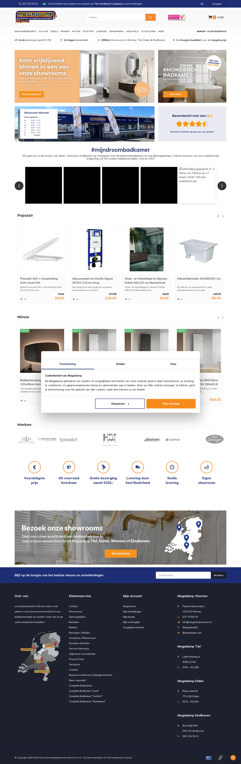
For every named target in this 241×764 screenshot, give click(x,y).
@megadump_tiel (191, 632)
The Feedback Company (119, 757)
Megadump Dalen (190, 681)
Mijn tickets (129, 616)
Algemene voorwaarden (82, 653)
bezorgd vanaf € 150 (34, 40)
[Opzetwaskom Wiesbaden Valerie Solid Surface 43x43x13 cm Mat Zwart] (199, 351)
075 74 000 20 (190, 616)
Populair (25, 215)
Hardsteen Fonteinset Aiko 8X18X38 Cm (194, 280)
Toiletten (88, 31)
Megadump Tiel (189, 646)
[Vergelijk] (202, 3)
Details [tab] (120, 363)
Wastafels (132, 31)
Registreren (129, 606)
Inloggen (217, 3)
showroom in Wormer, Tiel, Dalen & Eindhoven (133, 40)
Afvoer (76, 31)
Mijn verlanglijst (131, 622)
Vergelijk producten (133, 627)
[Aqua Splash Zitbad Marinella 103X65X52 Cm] (146, 249)
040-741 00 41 (190, 736)
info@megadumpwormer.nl (197, 622)
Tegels (54, 31)
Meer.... (162, 31)
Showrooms (75, 611)
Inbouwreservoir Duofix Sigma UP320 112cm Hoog (40, 280)
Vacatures (74, 664)
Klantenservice (216, 31)
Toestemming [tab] (67, 363)
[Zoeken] (150, 17)
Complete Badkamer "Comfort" (86, 696)
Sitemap (50, 757)
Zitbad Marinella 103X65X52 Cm (146, 278)
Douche (43, 31)
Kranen (65, 31)
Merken (201, 31)
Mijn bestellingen (132, 611)
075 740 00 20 (30, 3)
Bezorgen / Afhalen (79, 632)
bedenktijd (76, 40)
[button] (43, 185)
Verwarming (116, 31)
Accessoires (148, 31)
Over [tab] (173, 363)
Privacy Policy (76, 659)
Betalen (73, 627)
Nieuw (23, 317)
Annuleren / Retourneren (82, 638)
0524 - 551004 (190, 701)
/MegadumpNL (190, 627)
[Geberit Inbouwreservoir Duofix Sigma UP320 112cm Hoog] (42, 249)
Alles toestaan (171, 403)
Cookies (73, 669)
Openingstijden (77, 616)
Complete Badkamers (80, 685)
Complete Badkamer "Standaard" (87, 701)
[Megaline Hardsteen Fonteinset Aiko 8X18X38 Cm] (199, 249)
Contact (73, 606)
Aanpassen (118, 403)
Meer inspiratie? (77, 680)
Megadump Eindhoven (193, 715)
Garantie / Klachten (79, 643)
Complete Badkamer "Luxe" (84, 690)
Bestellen (74, 622)
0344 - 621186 (190, 667)
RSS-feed (39, 757)
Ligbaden (101, 31)
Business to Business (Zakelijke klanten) (90, 675)
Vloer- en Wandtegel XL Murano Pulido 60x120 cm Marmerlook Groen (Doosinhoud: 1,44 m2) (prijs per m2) (93, 281)
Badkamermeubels (26, 31)
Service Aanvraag (79, 648)
